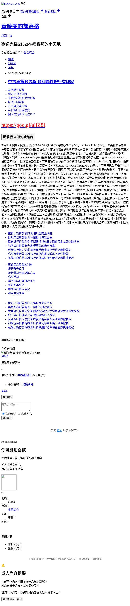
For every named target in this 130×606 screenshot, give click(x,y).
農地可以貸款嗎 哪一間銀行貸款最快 (30, 237)
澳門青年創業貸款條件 (21, 281)
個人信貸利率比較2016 (21, 114)
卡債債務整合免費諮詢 (21, 98)
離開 (19, 599)
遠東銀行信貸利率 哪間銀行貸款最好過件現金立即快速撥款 (43, 241)
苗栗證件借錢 (16, 89)
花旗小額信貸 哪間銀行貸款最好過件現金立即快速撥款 (41, 257)
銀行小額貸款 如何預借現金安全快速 (30, 233)
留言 (29, 375)
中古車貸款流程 (17, 94)
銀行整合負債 (16, 268)
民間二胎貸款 (16, 102)
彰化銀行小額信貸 (19, 110)
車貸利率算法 (16, 285)
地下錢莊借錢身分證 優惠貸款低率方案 (31, 245)
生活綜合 (29, 52)
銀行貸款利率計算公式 (21, 272)
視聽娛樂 (27, 384)
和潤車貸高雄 (16, 293)
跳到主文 (6, 35)
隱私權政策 (84, 559)
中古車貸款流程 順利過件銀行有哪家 (41, 82)
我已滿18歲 (8, 599)
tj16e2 (4, 356)
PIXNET (40, 559)
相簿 (11, 59)
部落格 (12, 63)
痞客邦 (21, 375)
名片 (11, 67)
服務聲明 (97, 559)
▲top (4, 390)
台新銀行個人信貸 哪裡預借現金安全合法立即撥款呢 (39, 249)
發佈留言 (7, 418)
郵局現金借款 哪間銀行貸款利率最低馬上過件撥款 (38, 253)
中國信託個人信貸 (19, 289)
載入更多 (7, 397)
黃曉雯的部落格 (20, 26)
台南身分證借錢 (17, 106)
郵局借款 (13, 276)
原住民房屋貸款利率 (20, 264)
